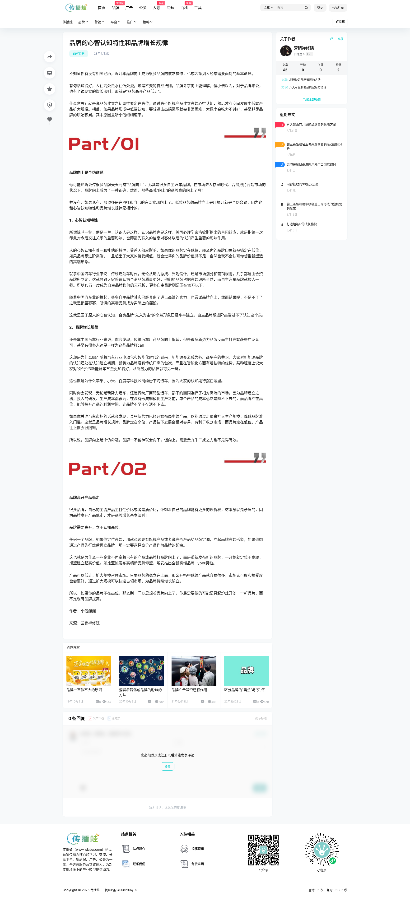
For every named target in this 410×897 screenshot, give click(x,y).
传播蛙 (94, 890)
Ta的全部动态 (312, 99)
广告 (129, 7)
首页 (101, 7)
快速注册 (338, 8)
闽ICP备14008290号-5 (121, 890)
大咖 (156, 6)
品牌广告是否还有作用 (189, 690)
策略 (146, 22)
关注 (332, 39)
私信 (341, 39)
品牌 (115, 6)
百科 (184, 6)
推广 (130, 22)
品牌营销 (78, 53)
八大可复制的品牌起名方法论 (303, 87)
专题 (170, 7)
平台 (114, 22)
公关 (143, 7)
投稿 (342, 21)
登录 (320, 8)
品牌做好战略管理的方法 (300, 80)
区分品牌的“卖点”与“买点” (245, 690)
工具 (198, 7)
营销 (97, 22)
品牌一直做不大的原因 (84, 690)
